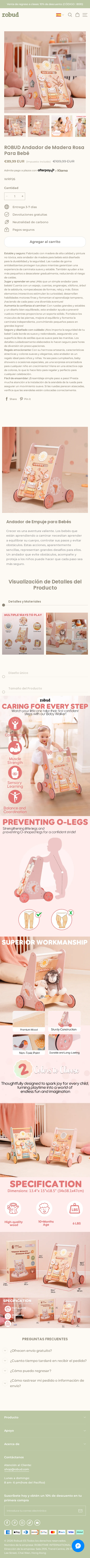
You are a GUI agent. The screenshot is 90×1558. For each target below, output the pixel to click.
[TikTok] (30, 1523)
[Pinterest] (15, 1523)
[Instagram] (22, 1523)
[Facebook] (7, 1523)
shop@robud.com (16, 1469)
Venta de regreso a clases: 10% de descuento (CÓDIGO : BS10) (45, 4)
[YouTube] (37, 1523)
